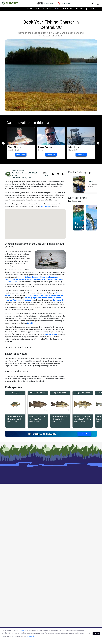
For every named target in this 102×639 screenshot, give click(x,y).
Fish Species (47, 8)
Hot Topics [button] (79, 8)
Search (84, 434)
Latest (29, 8)
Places (57, 8)
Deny (89, 633)
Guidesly (21, 630)
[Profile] (98, 3)
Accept (97, 633)
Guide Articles (67, 8)
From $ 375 (81, 155)
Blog (37, 8)
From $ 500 (20, 155)
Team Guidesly (18, 170)
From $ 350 (51, 155)
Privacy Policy (30, 636)
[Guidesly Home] (10, 3)
